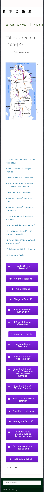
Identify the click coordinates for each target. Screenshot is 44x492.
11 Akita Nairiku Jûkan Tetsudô (20, 225)
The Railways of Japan (22, 24)
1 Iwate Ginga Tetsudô (16, 160)
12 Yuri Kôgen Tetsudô (17, 231)
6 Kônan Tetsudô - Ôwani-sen (20, 183)
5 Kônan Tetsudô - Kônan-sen (19, 178)
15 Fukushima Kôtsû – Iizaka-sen (21, 249)
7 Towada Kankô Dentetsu (18, 192)
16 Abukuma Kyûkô (15, 255)
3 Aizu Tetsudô (13, 169)
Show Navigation (35, 20)
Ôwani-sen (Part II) (20, 187)
